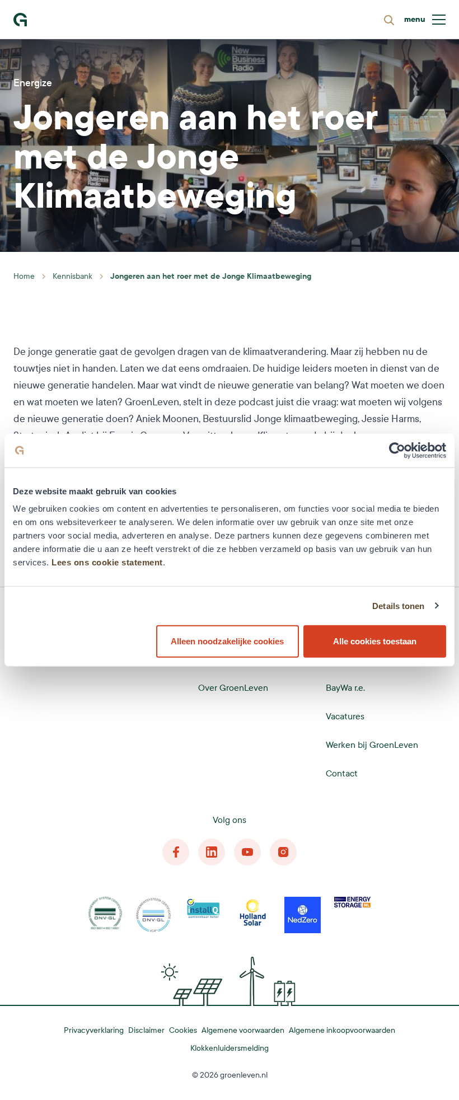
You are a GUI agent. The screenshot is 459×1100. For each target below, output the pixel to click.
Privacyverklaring (94, 1030)
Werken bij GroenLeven (372, 744)
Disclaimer (146, 1030)
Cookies (183, 1030)
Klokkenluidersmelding (229, 1048)
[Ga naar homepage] (20, 19)
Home (24, 276)
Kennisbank (72, 276)
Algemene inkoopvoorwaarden (342, 1030)
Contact (342, 773)
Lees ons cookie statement (107, 562)
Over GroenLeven (233, 687)
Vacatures (345, 716)
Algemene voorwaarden (243, 1030)
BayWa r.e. (345, 687)
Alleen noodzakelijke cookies (227, 641)
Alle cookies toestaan (374, 641)
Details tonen (398, 605)
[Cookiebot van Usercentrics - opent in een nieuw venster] (397, 450)
